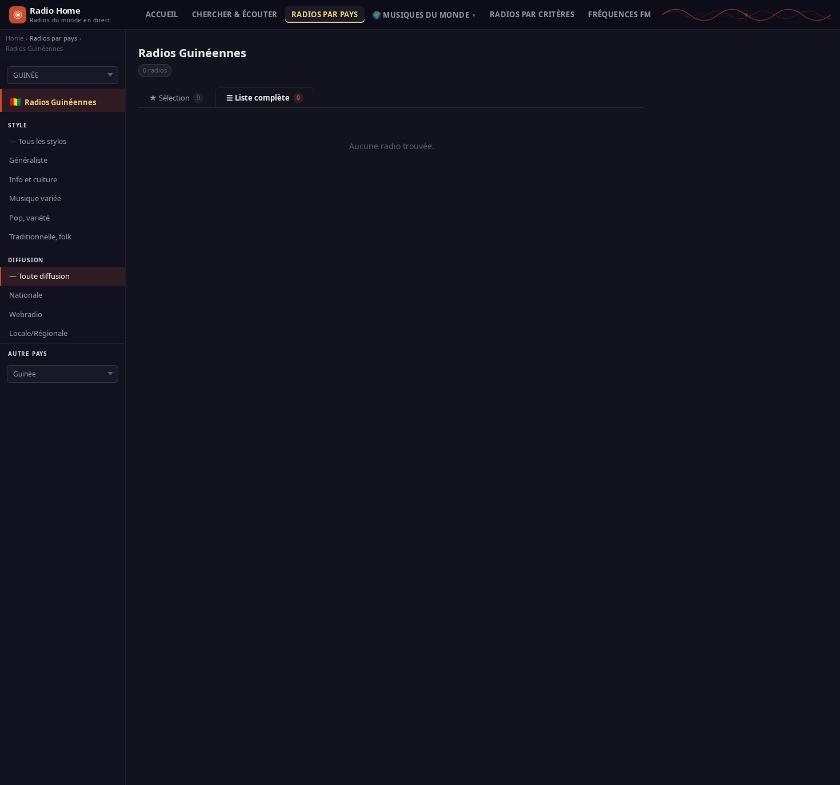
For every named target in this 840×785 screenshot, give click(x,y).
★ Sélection (174, 98)
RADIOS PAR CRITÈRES (532, 14)
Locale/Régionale (38, 333)
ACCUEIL (162, 14)
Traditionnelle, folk (40, 236)
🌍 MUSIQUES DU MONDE (424, 15)
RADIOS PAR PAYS (324, 14)
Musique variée (35, 198)
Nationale (25, 295)
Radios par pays (53, 38)
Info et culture (33, 179)
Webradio (25, 314)
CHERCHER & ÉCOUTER (235, 14)
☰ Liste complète (263, 98)
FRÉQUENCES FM (619, 14)
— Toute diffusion (39, 276)
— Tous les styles (37, 141)
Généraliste (28, 160)
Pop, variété (29, 218)
